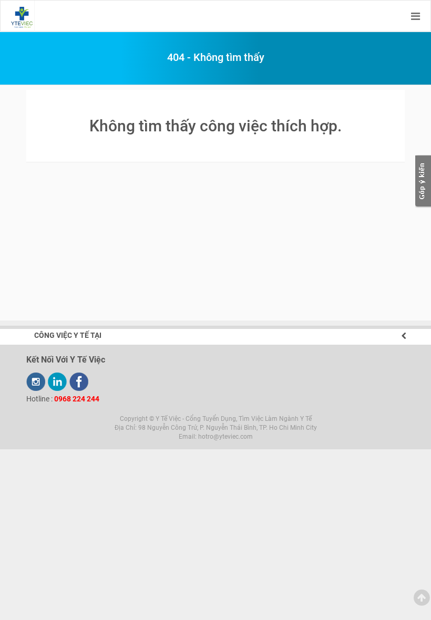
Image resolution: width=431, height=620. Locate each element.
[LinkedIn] (57, 382)
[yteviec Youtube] (35, 382)
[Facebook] (78, 382)
